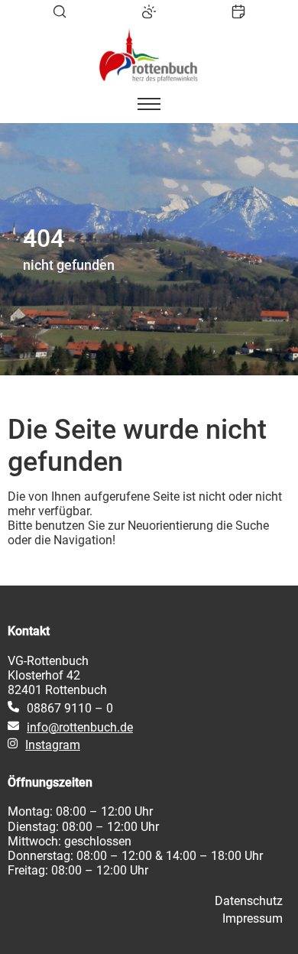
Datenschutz (249, 901)
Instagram (52, 745)
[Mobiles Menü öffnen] (149, 104)
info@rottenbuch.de (80, 727)
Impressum (252, 918)
